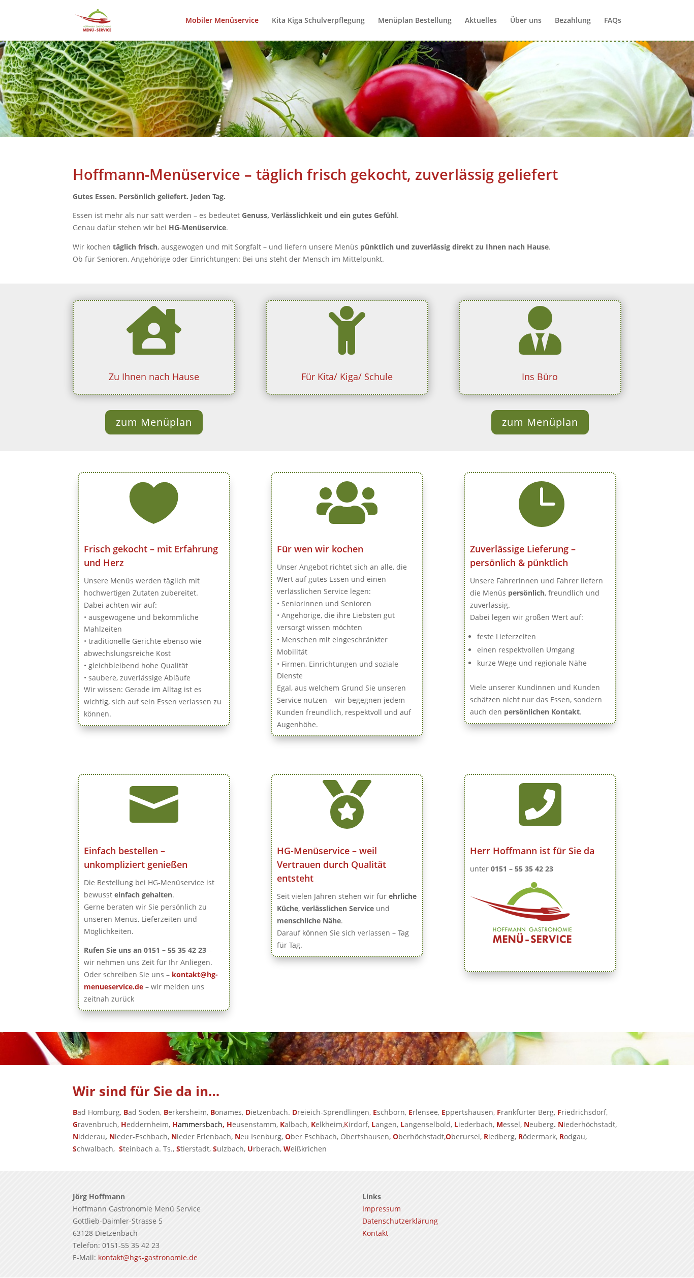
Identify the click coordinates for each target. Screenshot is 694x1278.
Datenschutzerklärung (400, 1221)
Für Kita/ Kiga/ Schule (347, 376)
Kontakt (375, 1233)
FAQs (612, 21)
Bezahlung (573, 21)
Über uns (526, 21)
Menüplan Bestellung (415, 21)
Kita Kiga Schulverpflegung (318, 21)
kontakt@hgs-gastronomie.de (148, 1257)
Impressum (381, 1208)
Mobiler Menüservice (222, 21)
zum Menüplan (154, 422)
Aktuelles (481, 21)
